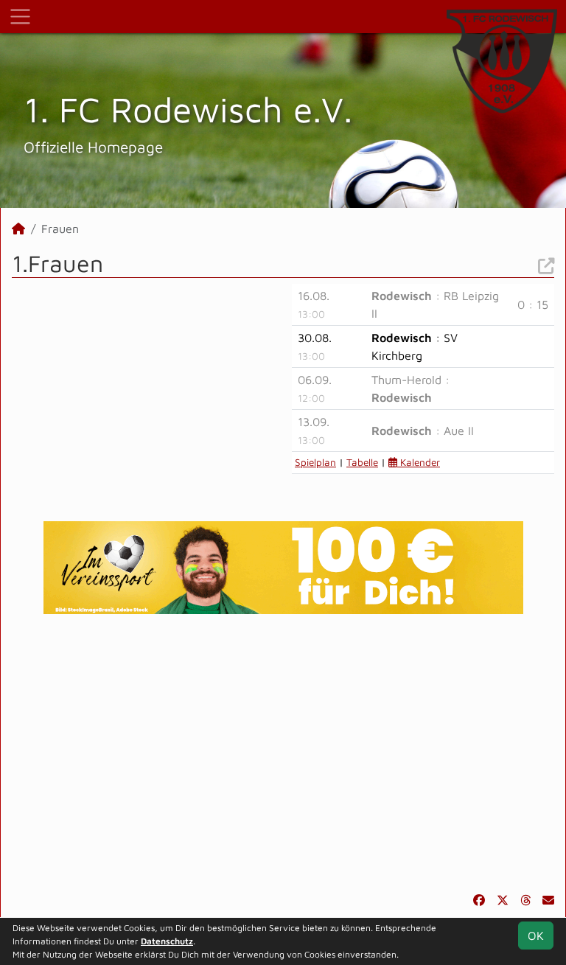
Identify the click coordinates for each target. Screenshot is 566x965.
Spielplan (315, 462)
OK (536, 935)
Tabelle (362, 462)
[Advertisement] (283, 752)
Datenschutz (167, 941)
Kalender (418, 462)
